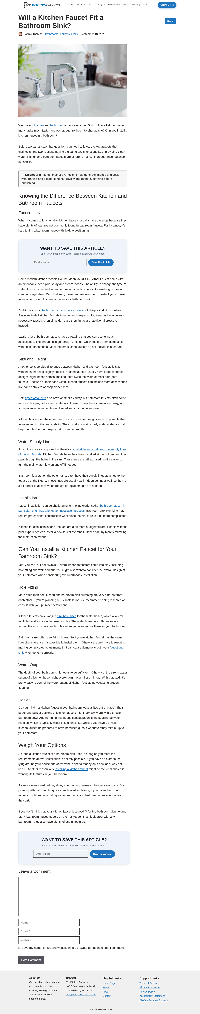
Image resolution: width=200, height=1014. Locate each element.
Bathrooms (86, 5)
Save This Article (101, 262)
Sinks (74, 33)
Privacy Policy (147, 991)
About (106, 991)
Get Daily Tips (167, 5)
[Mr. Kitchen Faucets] (42, 5)
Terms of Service (148, 983)
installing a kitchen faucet (71, 769)
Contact (107, 996)
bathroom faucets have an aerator (64, 310)
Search (170, 21)
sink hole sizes (66, 616)
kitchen (39, 125)
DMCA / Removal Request (153, 1000)
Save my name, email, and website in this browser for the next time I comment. (73, 947)
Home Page (109, 983)
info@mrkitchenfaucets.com (81, 994)
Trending (98, 5)
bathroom (56, 125)
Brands (125, 5)
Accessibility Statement (152, 996)
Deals (144, 5)
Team (106, 987)
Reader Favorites (112, 5)
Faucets (65, 33)
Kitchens (75, 5)
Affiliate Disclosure (149, 987)
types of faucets (35, 398)
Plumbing (135, 5)
